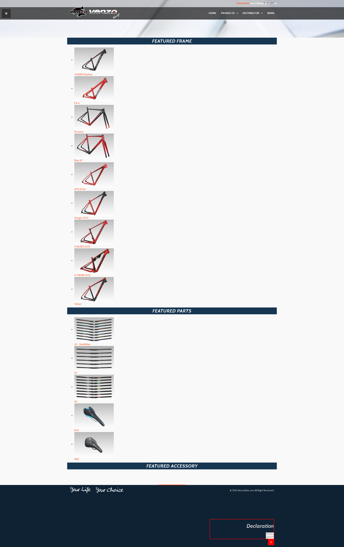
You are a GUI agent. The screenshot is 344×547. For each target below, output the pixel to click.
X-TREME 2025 (82, 275)
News (270, 13)
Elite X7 (78, 160)
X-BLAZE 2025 (82, 246)
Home (212, 13)
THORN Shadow (83, 74)
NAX (76, 459)
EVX (76, 430)
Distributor (251, 13)
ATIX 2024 (79, 189)
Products (228, 13)
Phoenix (78, 131)
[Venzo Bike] (95, 11)
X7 (75, 373)
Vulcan (78, 304)
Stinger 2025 (81, 217)
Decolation (243, 3)
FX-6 (77, 103)
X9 (75, 401)
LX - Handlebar (82, 344)
